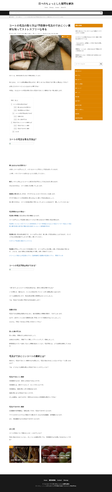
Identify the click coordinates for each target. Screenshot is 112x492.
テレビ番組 (80, 84)
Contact (57, 7)
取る (50, 33)
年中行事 (79, 105)
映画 (78, 113)
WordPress (73, 486)
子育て (78, 101)
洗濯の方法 (18, 116)
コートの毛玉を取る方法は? (19, 104)
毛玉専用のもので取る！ (22, 110)
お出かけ (79, 71)
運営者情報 (52, 480)
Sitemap (51, 7)
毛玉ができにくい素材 (21, 125)
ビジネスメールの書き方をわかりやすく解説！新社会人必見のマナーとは (89, 38)
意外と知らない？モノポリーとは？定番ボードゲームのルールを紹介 (89, 32)
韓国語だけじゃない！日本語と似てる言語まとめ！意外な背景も (89, 56)
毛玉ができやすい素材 (21, 128)
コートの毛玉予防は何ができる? (22, 113)
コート (35, 33)
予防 (44, 33)
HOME (12, 17)
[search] (101, 13)
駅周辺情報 (80, 118)
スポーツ (79, 79)
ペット (78, 92)
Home (46, 7)
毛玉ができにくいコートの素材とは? (21, 122)
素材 (57, 33)
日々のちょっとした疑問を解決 (56, 3)
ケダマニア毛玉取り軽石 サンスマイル (20, 241)
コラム (78, 75)
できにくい (39, 33)
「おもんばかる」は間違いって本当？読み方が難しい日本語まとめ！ (89, 44)
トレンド (79, 88)
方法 (52, 33)
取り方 (46, 33)
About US (63, 7)
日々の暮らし (29, 33)
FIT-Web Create (58, 486)
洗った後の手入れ (20, 119)
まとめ (16, 131)
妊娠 (78, 96)
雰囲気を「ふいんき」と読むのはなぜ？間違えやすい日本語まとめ (89, 50)
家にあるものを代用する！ (22, 107)
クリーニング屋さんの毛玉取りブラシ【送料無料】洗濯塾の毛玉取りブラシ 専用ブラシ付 (36, 255)
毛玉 (55, 33)
